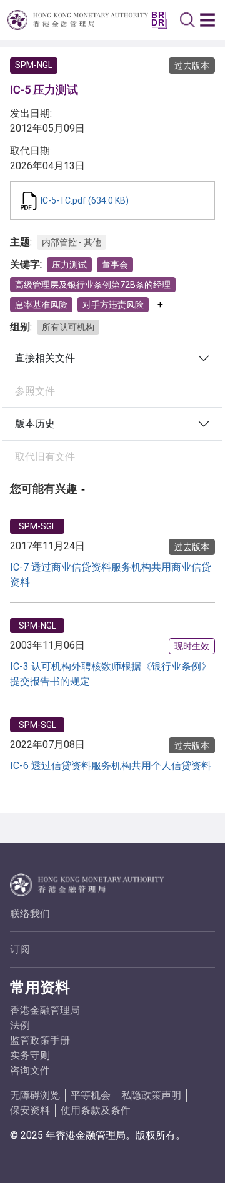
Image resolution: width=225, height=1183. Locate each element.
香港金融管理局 (45, 1010)
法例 (20, 1025)
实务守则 (30, 1055)
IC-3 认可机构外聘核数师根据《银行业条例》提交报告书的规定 (110, 673)
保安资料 (30, 1110)
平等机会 (91, 1095)
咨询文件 (30, 1070)
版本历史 (35, 424)
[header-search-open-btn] (188, 20)
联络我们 (30, 914)
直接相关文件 (45, 358)
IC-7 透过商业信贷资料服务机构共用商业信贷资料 (110, 574)
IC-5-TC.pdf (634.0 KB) (85, 200)
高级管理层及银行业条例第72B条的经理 (93, 285)
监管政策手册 (40, 1040)
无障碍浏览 (35, 1095)
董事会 (115, 265)
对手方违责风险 (113, 305)
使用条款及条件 (96, 1110)
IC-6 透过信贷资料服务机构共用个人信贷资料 (110, 766)
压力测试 (69, 265)
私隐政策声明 (151, 1095)
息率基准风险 (41, 305)
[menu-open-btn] (208, 20)
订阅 (20, 949)
